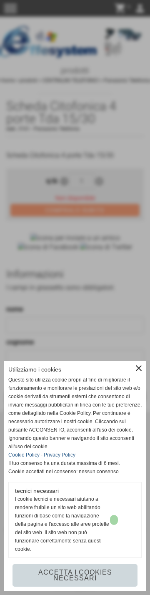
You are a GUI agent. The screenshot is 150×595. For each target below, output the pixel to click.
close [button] (139, 368)
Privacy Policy (59, 455)
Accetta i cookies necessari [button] (75, 575)
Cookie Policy (24, 455)
